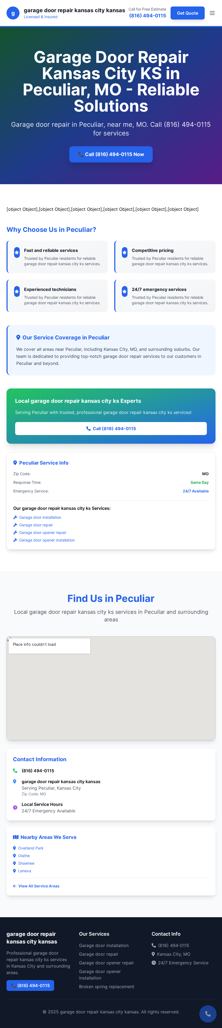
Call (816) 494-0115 (114, 428)
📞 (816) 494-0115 (30, 985)
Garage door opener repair (42, 532)
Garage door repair (36, 525)
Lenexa (24, 870)
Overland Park (31, 848)
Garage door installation (40, 517)
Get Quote (187, 13)
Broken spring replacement (106, 986)
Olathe (24, 855)
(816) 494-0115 (147, 15)
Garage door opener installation (47, 540)
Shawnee (26, 863)
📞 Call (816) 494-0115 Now (111, 154)
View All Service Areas (39, 886)
